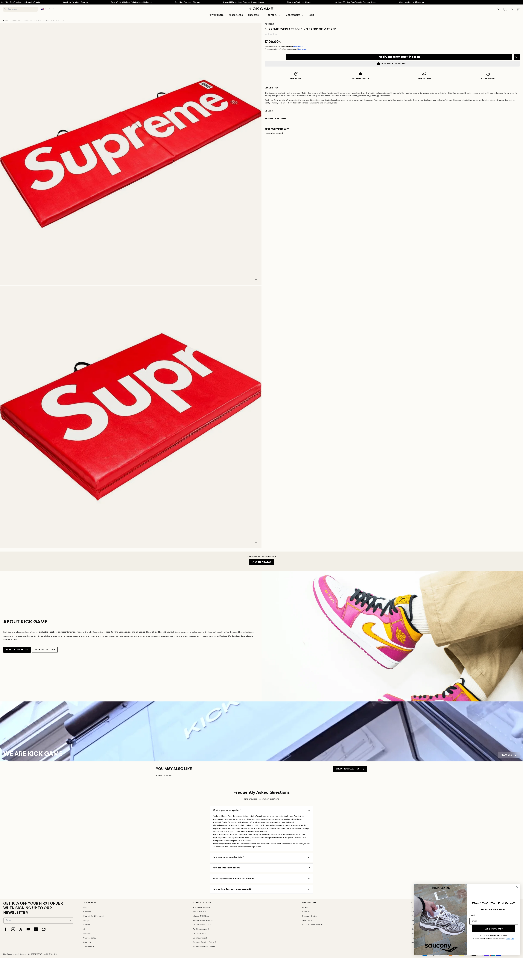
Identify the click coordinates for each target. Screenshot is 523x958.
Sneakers (253, 15)
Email (472, 915)
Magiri (86, 921)
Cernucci (87, 912)
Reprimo (87, 934)
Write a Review (264, 563)
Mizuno (86, 925)
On (84, 929)
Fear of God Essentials (93, 916)
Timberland (88, 947)
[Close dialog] (517, 887)
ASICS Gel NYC (200, 912)
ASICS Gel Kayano (201, 907)
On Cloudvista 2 (200, 938)
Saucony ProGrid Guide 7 (204, 942)
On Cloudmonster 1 (202, 925)
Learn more (297, 46)
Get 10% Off (494, 928)
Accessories (293, 15)
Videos (305, 907)
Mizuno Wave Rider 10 (203, 921)
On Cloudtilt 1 (199, 934)
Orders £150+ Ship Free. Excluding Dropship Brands (68, 2)
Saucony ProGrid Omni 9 (204, 947)
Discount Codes (309, 916)
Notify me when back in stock (399, 57)
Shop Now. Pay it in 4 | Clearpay (124, 2)
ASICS (86, 907)
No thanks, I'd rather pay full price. (493, 935)
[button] (255, 15)
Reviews (306, 912)
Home (5, 21)
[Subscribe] (69, 920)
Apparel (272, 15)
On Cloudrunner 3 (201, 929)
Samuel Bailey (89, 938)
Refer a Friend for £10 (312, 925)
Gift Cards (307, 921)
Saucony (87, 942)
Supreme (16, 21)
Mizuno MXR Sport (202, 916)
